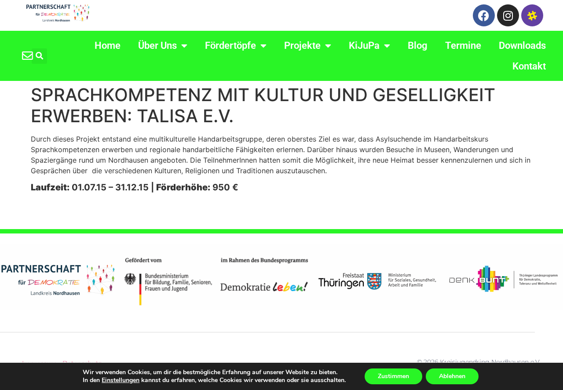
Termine (463, 45)
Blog (418, 45)
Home (108, 45)
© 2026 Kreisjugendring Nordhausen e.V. (479, 362)
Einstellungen (120, 380)
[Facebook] (484, 15)
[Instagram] (508, 15)
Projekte (302, 45)
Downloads (522, 45)
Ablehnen (452, 376)
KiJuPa (364, 45)
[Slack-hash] (532, 15)
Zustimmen (393, 376)
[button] (39, 56)
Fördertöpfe (230, 45)
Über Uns (157, 45)
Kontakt (529, 66)
